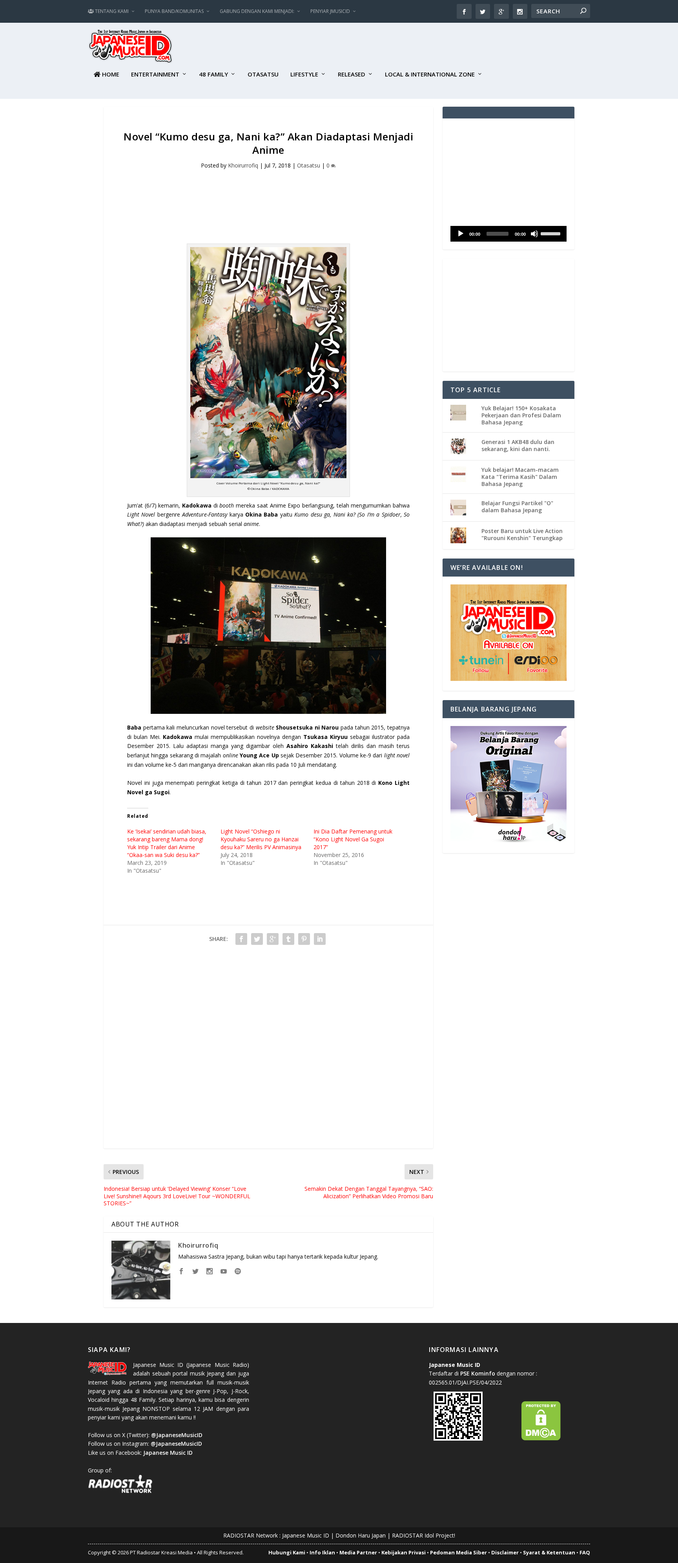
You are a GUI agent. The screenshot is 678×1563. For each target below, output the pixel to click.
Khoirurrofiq (243, 165)
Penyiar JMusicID (330, 11)
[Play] (461, 234)
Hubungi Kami (286, 1552)
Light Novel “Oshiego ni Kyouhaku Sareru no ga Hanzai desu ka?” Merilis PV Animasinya (261, 839)
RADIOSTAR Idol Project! (423, 1535)
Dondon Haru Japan (360, 1535)
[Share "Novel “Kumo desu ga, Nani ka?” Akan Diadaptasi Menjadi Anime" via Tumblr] (288, 939)
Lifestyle (304, 74)
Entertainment (155, 74)
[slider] (552, 233)
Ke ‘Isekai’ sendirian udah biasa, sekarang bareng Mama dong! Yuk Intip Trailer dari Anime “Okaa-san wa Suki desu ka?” (166, 843)
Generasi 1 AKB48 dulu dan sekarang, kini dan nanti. (517, 445)
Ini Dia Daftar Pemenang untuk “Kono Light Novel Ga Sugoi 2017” (352, 839)
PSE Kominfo (477, 1373)
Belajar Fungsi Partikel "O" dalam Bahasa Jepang (517, 506)
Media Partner (358, 1552)
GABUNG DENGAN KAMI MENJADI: (257, 11)
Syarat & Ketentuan (549, 1552)
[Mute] (534, 234)
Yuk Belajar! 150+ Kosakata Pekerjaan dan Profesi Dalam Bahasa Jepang (521, 415)
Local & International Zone (430, 74)
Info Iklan (322, 1552)
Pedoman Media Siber (458, 1552)
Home (109, 74)
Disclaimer (505, 1552)
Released (351, 74)
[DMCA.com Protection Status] (541, 1438)
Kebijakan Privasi (403, 1552)
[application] (508, 234)
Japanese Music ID (305, 1535)
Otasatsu (263, 74)
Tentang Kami (111, 11)
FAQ (585, 1552)
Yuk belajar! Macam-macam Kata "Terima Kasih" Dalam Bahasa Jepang (520, 477)
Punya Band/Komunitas (174, 11)
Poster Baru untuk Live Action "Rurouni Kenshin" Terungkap (522, 534)
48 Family (213, 74)
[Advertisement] (447, 47)
